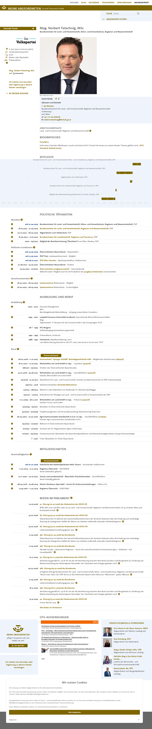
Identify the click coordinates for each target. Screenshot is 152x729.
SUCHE (109, 13)
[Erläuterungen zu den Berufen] (18, 349)
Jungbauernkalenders (93, 271)
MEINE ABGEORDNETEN (24, 8)
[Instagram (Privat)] (58, 99)
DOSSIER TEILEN (11, 28)
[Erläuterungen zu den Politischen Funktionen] (34, 247)
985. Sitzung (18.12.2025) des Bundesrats (57, 588)
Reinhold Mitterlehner (67, 385)
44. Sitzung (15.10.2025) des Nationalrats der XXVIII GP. (63, 599)
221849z (102, 416)
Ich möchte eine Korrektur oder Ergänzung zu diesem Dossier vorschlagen (20, 85)
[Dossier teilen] (33, 28)
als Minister (48, 106)
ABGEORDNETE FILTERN (116, 19)
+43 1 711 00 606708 (51, 117)
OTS (142, 145)
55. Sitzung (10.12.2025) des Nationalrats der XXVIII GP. (63, 557)
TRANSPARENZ (108, 2)
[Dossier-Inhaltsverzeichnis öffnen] (7, 93)
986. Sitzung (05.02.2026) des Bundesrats (58, 568)
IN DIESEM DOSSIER (18, 93)
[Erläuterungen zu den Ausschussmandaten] (32, 278)
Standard (44, 148)
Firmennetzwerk (51, 355)
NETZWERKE (94, 2)
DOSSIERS (74, 2)
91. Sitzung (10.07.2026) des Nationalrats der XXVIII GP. (63, 504)
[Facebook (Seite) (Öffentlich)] (56, 99)
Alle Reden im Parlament (51, 607)
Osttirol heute (55, 148)
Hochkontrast (141, 2)
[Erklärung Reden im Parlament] (71, 498)
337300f (86, 363)
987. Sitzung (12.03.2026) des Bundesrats (57, 535)
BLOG (83, 2)
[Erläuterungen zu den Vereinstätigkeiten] (31, 454)
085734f (119, 359)
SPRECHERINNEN (124, 2)
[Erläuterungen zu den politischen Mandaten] (22, 219)
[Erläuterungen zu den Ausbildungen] (24, 302)
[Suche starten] (138, 13)
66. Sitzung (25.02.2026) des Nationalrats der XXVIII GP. (64, 515)
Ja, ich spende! (18, 645)
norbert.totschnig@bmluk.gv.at (57, 119)
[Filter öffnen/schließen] (103, 19)
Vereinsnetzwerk (51, 460)
